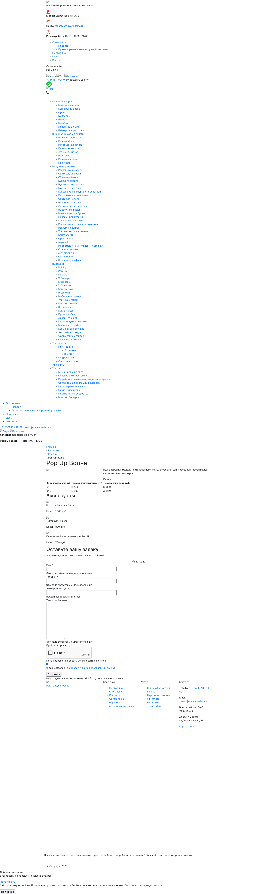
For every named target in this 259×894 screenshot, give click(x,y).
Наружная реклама (63, 166)
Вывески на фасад (69, 209)
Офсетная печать (68, 361)
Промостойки (66, 314)
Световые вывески (69, 173)
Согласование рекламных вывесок (79, 382)
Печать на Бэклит (68, 126)
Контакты (58, 60)
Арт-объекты (66, 252)
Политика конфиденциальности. (143, 885)
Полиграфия (65, 346)
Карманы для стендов (71, 328)
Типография (59, 343)
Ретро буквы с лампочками (74, 195)
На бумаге (64, 162)
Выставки (58, 263)
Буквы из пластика (69, 187)
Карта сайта (186, 726)
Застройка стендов (70, 332)
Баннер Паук (65, 288)
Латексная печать (68, 151)
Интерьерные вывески (71, 386)
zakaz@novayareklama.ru (68, 25)
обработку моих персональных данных (92, 667)
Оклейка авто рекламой (72, 375)
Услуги (56, 368)
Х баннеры (64, 278)
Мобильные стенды (69, 296)
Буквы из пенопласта (71, 184)
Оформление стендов (71, 335)
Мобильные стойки (69, 325)
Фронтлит (64, 112)
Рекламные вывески (70, 169)
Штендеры (64, 307)
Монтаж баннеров (69, 397)
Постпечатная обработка (73, 393)
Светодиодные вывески (72, 206)
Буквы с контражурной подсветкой (79, 191)
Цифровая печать (68, 357)
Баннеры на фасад (69, 108)
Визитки (69, 353)
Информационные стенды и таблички (80, 245)
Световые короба (68, 198)
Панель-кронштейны (70, 216)
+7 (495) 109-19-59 (57, 79)
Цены (55, 56)
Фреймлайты (66, 238)
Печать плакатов (68, 159)
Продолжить (7, 881)
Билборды (64, 115)
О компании (59, 42)
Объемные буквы (68, 177)
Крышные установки (70, 220)
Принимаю (7, 891)
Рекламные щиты (68, 227)
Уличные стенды (68, 299)
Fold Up (62, 274)
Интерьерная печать (70, 144)
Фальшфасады (66, 256)
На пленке (64, 155)
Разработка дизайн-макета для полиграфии (84, 379)
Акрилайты (64, 242)
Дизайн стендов (67, 317)
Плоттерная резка (69, 389)
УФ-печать (153, 698)
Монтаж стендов (68, 303)
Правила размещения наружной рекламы (83, 49)
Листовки (70, 350)
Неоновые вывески (69, 202)
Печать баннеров (62, 101)
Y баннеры (64, 285)
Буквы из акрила (68, 180)
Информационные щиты (72, 321)
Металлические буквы (71, 213)
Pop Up (62, 270)
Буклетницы (65, 310)
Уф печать (58, 364)
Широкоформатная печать (68, 133)
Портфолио (59, 52)
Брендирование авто (70, 371)
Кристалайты (66, 234)
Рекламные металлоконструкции (78, 224)
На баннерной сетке (70, 137)
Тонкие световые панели (73, 231)
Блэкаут (63, 119)
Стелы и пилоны (68, 249)
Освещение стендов (70, 339)
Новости (63, 45)
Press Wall (64, 292)
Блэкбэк (63, 123)
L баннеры (64, 281)
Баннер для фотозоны (71, 130)
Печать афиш (66, 141)
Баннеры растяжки (69, 105)
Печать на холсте (68, 148)
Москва (57, 685)
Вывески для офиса (70, 260)
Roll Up (62, 267)
